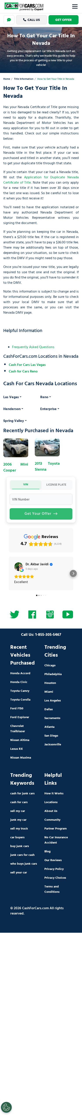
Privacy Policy (54, 869)
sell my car (17, 811)
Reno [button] (44, 397)
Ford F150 (16, 708)
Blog (47, 851)
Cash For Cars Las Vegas (27, 365)
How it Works (53, 793)
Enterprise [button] (48, 409)
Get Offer (63, 20)
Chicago (50, 665)
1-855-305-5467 (48, 635)
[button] (8, 573)
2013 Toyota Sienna (47, 467)
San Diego (51, 736)
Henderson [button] (12, 409)
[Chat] (8, 19)
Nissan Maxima (20, 757)
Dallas (48, 709)
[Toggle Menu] (75, 6)
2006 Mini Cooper (15, 467)
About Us (50, 811)
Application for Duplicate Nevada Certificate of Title (41, 180)
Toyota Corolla (20, 700)
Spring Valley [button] (13, 421)
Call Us (34, 20)
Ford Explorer (19, 717)
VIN (25, 484)
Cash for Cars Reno (23, 371)
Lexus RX (16, 749)
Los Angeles (52, 700)
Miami (48, 692)
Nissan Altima (19, 740)
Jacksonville (52, 744)
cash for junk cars (22, 793)
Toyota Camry (19, 691)
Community (52, 820)
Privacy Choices (55, 878)
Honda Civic (18, 682)
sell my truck (19, 828)
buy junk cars (19, 846)
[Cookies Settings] (6, 1107)
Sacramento (52, 718)
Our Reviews (53, 860)
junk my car (18, 820)
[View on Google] (18, 566)
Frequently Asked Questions (33, 347)
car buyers (17, 837)
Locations (51, 802)
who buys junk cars (23, 864)
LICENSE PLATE (56, 484)
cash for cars (19, 802)
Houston (50, 683)
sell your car (18, 872)
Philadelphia (53, 674)
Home (6, 79)
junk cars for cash (22, 855)
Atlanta (49, 727)
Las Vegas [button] (11, 397)
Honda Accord (20, 673)
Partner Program (55, 828)
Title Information (23, 79)
